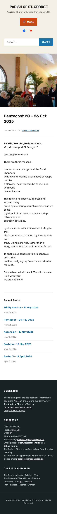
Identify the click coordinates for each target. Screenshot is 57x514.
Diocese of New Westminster (17, 407)
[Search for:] (21, 42)
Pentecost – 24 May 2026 (19, 319)
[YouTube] (30, 30)
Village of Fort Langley (14, 410)
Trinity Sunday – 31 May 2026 (21, 307)
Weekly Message (30, 130)
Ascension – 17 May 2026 (18, 331)
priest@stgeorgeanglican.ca (31, 443)
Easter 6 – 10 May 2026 (17, 344)
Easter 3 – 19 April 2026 (18, 356)
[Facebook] (24, 30)
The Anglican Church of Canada (19, 404)
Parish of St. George (29, 7)
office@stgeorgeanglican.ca (30, 439)
